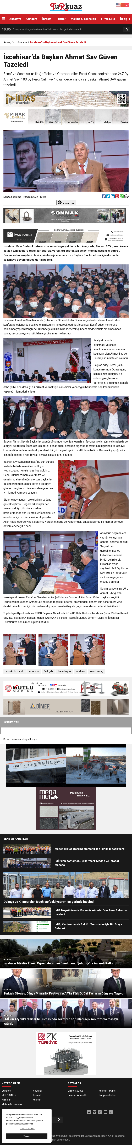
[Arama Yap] (127, 29)
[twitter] (108, 197)
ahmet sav (34, 671)
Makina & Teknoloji (83, 19)
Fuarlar (61, 19)
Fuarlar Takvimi (107, 1090)
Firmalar (6, 1099)
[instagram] (100, 1112)
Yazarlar (37, 1090)
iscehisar (80, 671)
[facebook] (104, 197)
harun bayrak (64, 671)
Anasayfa (15, 19)
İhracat (46, 19)
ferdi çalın (48, 671)
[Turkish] (127, 4)
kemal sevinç (96, 671)
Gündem (31, 19)
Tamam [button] (27, 1136)
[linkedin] (113, 197)
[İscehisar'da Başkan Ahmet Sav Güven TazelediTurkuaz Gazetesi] (66, 6)
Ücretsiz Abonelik (77, 1095)
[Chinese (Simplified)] (122, 4)
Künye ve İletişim (108, 1095)
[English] (118, 4)
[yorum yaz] (126, 197)
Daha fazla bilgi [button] (27, 1128)
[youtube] (105, 1112)
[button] (129, 19)
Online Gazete (75, 1090)
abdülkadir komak (15, 671)
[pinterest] (117, 197)
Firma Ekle (108, 19)
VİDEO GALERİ (9, 1095)
